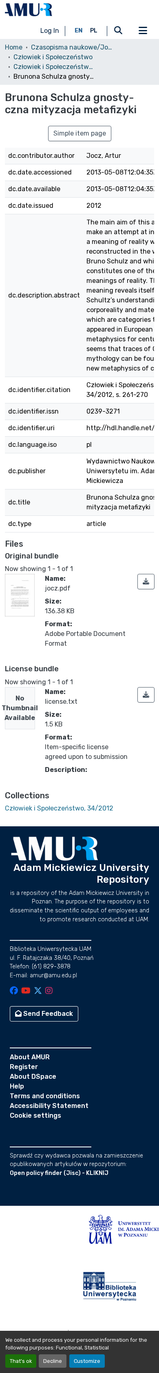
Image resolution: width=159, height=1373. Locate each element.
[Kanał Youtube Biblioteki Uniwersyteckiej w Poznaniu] (26, 991)
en (79, 30)
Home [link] (13, 47)
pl (93, 30)
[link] (146, 581)
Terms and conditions (45, 1096)
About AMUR (30, 1057)
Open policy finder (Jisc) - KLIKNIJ (59, 1173)
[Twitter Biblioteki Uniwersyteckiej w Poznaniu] (38, 991)
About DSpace (33, 1076)
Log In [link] (49, 30)
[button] (28, 9)
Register (24, 1067)
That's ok (21, 1361)
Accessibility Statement (49, 1106)
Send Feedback (47, 1013)
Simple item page (79, 133)
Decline (52, 1361)
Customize (87, 1361)
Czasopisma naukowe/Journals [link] (72, 47)
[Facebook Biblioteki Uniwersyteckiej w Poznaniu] (14, 991)
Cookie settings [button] (35, 1115)
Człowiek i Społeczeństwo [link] (53, 57)
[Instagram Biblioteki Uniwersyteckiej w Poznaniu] (49, 991)
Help (17, 1086)
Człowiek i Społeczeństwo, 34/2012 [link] (54, 67)
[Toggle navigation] (142, 31)
